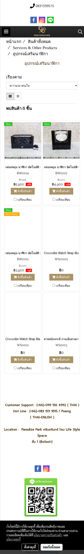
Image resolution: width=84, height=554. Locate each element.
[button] (79, 32)
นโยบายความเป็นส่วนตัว (48, 535)
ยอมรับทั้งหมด (51, 547)
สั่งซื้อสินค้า (24, 191)
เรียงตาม (15, 77)
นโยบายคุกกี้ (13, 539)
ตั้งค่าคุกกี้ (30, 547)
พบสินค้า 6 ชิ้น (19, 108)
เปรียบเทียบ (24, 199)
